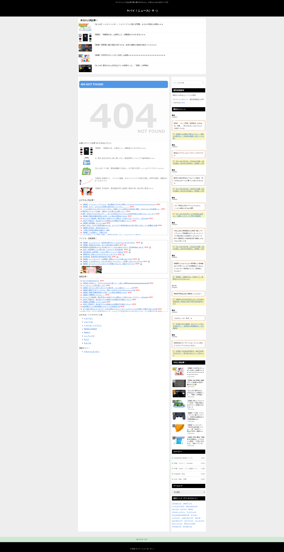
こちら (182, 102)
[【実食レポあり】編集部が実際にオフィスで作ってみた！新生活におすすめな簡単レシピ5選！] (91, 270)
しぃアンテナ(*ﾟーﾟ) (178, 506)
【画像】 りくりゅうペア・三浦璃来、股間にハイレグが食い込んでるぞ (107, 259)
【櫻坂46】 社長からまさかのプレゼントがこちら (99, 254)
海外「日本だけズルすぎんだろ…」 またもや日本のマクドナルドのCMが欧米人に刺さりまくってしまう (118, 214)
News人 (87, 332)
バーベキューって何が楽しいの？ (94, 285)
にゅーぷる (88, 322)
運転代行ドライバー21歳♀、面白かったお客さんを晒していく (104, 211)
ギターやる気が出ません (90, 281)
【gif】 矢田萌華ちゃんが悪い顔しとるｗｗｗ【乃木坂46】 (102, 249)
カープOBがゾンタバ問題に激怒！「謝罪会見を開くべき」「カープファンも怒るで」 (112, 235)
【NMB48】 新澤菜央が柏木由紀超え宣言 (96, 257)
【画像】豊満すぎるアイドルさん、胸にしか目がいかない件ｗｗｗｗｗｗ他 (108, 290)
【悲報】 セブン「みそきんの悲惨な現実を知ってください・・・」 (105, 207)
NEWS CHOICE (90, 329)
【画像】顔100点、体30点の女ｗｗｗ (95, 228)
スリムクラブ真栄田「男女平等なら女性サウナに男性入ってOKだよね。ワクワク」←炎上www (115, 218)
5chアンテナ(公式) (189, 523)
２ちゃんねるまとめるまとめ (180, 515)
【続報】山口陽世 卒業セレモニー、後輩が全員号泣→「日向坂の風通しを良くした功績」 (188, 136)
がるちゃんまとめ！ (92, 352)
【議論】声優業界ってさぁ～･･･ (93, 295)
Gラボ (86, 339)
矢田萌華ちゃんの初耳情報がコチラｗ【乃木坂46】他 (101, 306)
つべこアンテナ (199, 521)
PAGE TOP (143, 539)
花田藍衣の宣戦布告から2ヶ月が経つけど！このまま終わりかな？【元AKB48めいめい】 (113, 247)
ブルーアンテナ (188, 521)
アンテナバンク (191, 512)
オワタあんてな (176, 526)
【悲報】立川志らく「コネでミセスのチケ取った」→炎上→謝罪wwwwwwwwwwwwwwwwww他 (115, 283)
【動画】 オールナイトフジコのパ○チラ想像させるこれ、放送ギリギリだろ (108, 264)
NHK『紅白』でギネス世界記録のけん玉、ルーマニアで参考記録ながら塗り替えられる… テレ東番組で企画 (119, 225)
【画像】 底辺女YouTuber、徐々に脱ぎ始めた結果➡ (100, 245)
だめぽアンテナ (187, 503)
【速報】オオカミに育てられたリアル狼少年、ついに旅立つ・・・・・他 (108, 288)
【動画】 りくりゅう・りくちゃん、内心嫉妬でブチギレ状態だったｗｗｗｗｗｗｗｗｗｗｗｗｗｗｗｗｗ (119, 204)
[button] (203, 82)
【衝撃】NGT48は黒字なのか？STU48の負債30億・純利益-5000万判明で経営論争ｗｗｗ (188, 301)
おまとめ (87, 343)
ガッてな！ (194, 515)
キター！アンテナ (177, 523)
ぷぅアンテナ (89, 336)
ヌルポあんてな (187, 526)
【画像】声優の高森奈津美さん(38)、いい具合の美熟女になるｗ (104, 216)
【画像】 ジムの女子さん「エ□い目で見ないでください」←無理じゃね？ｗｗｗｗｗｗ (112, 261)
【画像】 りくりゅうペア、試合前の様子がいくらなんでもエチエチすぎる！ (109, 242)
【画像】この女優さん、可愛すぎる (94, 232)
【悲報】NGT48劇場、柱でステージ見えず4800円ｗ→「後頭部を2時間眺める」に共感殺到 (188, 326)
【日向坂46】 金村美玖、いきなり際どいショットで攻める (102, 252)
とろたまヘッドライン (93, 325)
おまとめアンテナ (177, 521)
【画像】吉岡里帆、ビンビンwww (94, 223)
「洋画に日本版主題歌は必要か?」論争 (96, 230)
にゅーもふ (88, 318)
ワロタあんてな (176, 503)
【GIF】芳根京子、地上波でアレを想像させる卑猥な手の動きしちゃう (107, 221)
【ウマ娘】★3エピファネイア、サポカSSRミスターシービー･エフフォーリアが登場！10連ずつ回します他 (119, 309)
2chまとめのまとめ (191, 506)
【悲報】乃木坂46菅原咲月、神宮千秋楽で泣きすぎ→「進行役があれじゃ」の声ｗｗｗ (188, 353)
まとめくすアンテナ (187, 518)
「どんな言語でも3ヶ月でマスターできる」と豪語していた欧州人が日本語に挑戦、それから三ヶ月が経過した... (121, 209)
